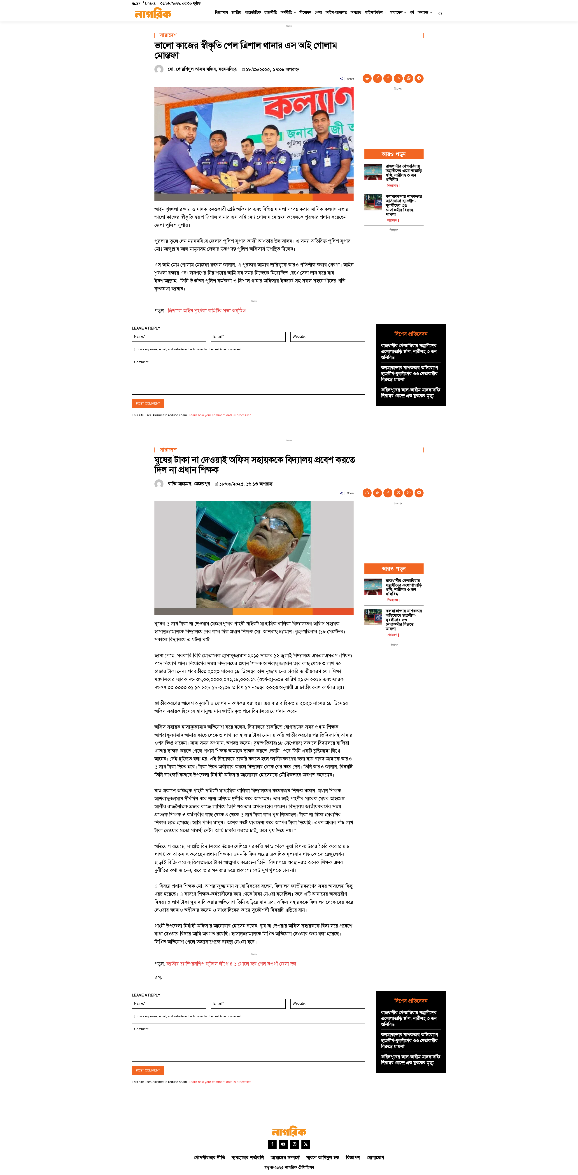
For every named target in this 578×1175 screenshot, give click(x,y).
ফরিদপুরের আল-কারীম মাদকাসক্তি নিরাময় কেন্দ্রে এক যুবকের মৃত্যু (410, 393)
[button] (440, 14)
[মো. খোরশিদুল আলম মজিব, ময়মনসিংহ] (160, 69)
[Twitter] (305, 1144)
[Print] (367, 78)
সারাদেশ (168, 35)
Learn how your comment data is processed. (220, 415)
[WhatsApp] (408, 78)
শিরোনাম (392, 185)
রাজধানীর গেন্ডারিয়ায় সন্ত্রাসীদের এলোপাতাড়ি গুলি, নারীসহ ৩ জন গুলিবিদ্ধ (404, 172)
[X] (398, 78)
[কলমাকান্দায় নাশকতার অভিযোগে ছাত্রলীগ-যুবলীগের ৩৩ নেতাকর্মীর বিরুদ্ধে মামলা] (373, 202)
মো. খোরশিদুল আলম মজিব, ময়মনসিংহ (202, 69)
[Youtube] (283, 1144)
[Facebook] (387, 78)
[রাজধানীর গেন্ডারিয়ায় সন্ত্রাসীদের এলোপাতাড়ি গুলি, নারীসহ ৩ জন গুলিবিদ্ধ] (373, 172)
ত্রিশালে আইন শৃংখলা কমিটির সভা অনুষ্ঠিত (207, 310)
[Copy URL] (377, 78)
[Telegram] (419, 78)
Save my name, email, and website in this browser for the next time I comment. (190, 349)
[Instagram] (294, 1144)
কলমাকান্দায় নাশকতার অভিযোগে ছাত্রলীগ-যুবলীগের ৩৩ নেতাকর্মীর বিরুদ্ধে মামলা (404, 205)
